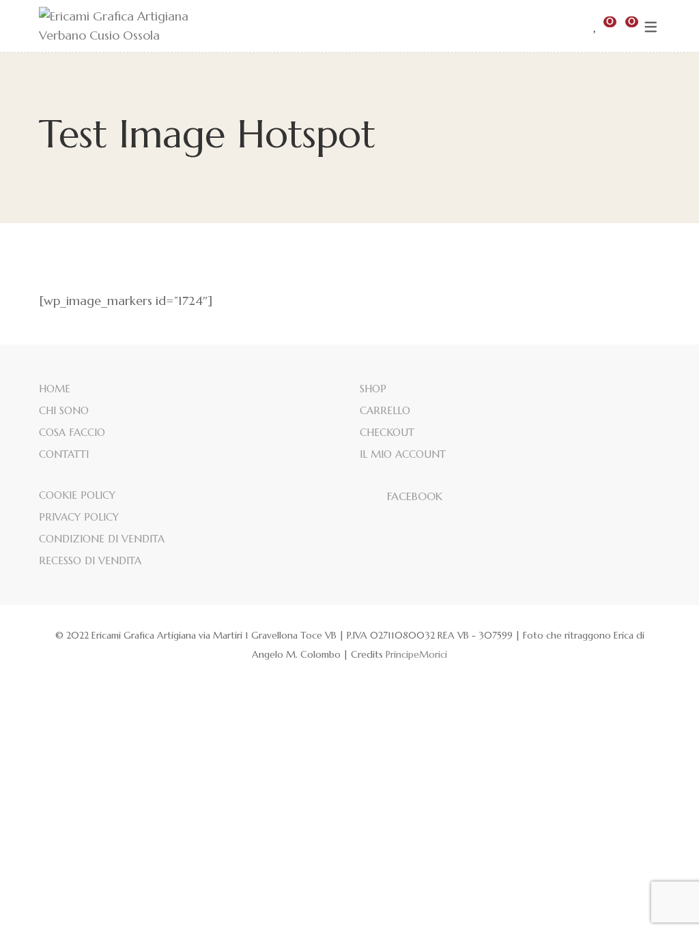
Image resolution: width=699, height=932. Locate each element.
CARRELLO (385, 410)
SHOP (373, 388)
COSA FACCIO (72, 432)
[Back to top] (661, 894)
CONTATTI (64, 454)
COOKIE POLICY (77, 495)
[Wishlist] (595, 25)
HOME (54, 388)
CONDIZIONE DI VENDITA (102, 538)
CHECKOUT (387, 432)
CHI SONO (64, 410)
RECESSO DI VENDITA (90, 560)
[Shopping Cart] (620, 25)
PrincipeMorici (416, 654)
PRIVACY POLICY (79, 516)
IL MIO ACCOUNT (403, 454)
